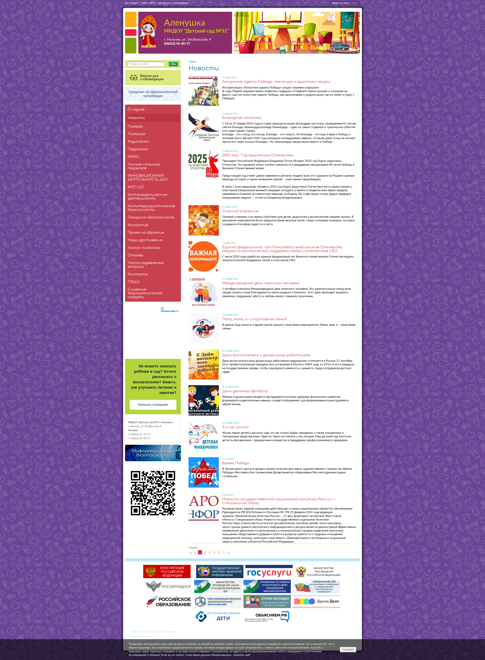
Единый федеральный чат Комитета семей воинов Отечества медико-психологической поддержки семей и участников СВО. (282, 249)
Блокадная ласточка (241, 118)
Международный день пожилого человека (260, 283)
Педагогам (138, 149)
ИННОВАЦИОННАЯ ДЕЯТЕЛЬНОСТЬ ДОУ (148, 177)
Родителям (138, 141)
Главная (192, 61)
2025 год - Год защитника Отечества (257, 155)
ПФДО (134, 282)
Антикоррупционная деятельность (147, 196)
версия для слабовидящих (173, 3)
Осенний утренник (240, 211)
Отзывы (135, 255)
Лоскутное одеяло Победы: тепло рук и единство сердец (276, 82)
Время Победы (235, 463)
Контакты (138, 274)
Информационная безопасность (153, 453)
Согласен (348, 649)
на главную (131, 3)
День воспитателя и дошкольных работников (266, 355)
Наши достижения (145, 240)
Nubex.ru (156, 637)
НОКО (133, 157)
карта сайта (148, 3)
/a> (193, 578)
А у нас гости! (235, 427)
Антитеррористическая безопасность (151, 208)
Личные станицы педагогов (144, 166)
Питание (136, 134)
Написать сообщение (153, 404)
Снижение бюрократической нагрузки (145, 293)
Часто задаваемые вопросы (145, 265)
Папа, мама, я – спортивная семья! (254, 319)
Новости (136, 118)
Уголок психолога (144, 248)
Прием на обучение (146, 232)
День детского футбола (245, 391)
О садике (136, 109)
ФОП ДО (136, 187)
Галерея (135, 126)
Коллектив (138, 225)
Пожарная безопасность (151, 217)
